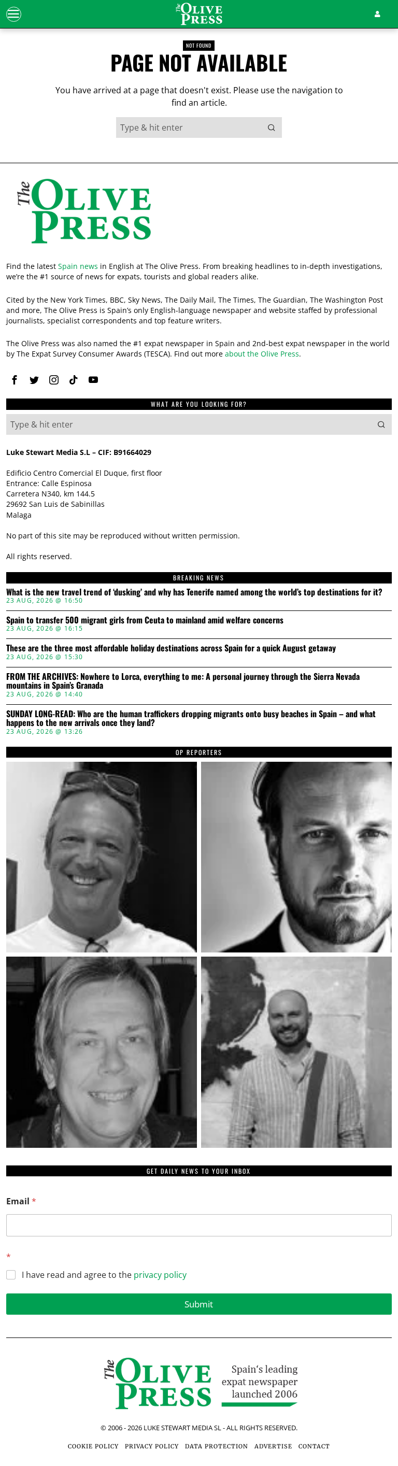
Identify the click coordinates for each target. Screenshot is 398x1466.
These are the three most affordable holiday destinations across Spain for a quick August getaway (171, 648)
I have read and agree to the (104, 1275)
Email (21, 1201)
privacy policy (160, 1274)
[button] (271, 127)
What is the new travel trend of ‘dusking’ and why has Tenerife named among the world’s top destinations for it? (194, 592)
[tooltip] (14, 380)
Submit (198, 1304)
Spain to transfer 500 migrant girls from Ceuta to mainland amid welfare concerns (144, 620)
